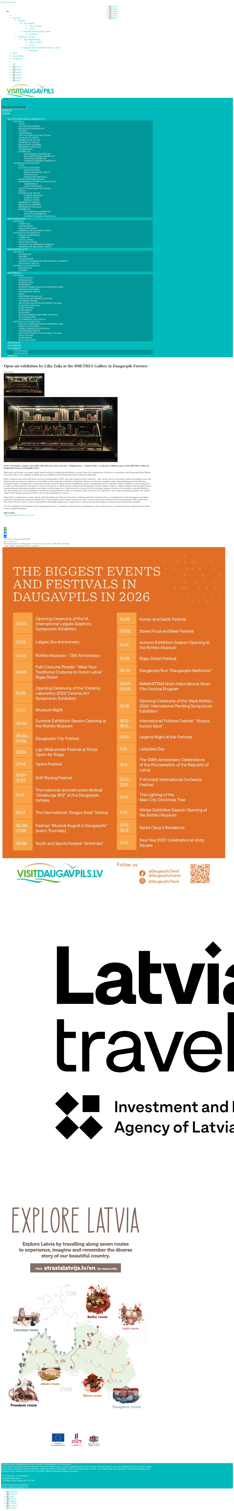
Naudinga (14, 273)
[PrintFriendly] (77, 528)
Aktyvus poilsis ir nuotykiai (35, 188)
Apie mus (17, 18)
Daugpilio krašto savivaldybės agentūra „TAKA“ (42, 48)
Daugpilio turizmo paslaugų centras (37, 31)
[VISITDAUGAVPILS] (30, 97)
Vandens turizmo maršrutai (40, 216)
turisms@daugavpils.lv (12, 1478)
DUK (15, 53)
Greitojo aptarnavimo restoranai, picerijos (43, 261)
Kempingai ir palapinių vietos (35, 247)
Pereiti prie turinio (8, 2)
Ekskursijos (33, 34)
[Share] (77, 536)
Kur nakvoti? (17, 218)
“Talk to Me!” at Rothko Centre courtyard (21, 546)
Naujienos (14, 345)
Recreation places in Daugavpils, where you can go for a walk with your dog (36, 544)
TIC (14, 64)
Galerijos (14, 348)
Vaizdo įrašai (20, 353)
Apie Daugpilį (29, 23)
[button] (21, 18)
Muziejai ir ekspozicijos (32, 128)
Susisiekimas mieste (29, 292)
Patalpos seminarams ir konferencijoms (41, 287)
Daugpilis (21, 21)
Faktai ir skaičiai (35, 26)
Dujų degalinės (27, 340)
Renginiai (14, 342)
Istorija (31, 29)
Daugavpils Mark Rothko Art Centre (19, 515)
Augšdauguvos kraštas (26, 37)
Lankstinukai (18, 56)
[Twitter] (77, 533)
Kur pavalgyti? (18, 249)
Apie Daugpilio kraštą (32, 40)
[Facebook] (77, 531)
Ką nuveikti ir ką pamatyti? (26, 119)
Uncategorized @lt (22, 539)
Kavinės (23, 270)
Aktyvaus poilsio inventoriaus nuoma (40, 333)
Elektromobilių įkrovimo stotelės (38, 315)
